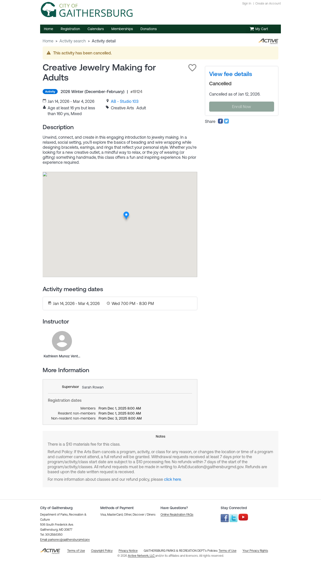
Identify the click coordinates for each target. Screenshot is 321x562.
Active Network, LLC (141, 555)
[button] (192, 68)
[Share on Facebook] (220, 122)
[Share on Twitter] (226, 122)
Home (48, 41)
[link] (124, 101)
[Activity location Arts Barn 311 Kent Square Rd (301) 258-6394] (126, 212)
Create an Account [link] (268, 3)
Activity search (72, 41)
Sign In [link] (246, 3)
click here (172, 479)
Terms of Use (227, 550)
